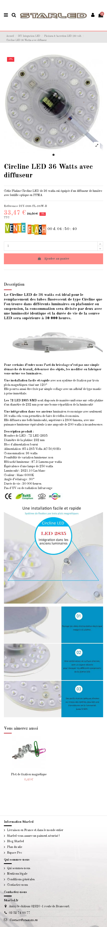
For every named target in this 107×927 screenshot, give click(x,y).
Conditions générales (21, 879)
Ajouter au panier (56, 258)
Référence (11, 206)
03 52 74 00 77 (19, 913)
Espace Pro (14, 852)
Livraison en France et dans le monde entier (35, 830)
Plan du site (14, 847)
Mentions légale (17, 873)
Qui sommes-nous (18, 868)
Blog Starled (15, 841)
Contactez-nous (17, 885)
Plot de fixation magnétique (28, 774)
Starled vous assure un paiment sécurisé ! (33, 836)
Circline (27, 191)
